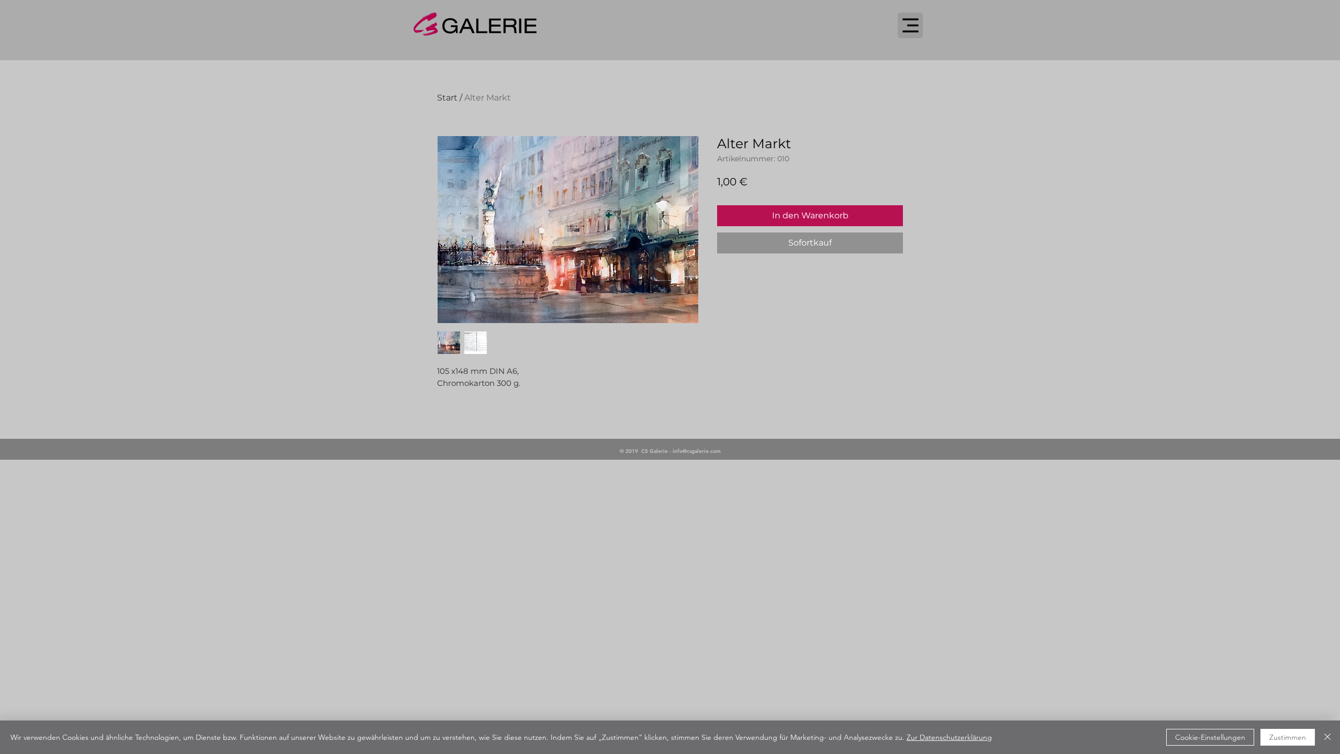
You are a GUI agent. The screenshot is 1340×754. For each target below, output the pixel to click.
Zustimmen (1287, 737)
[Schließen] (1327, 737)
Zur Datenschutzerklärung (949, 737)
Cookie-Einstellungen (1210, 737)
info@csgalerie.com (697, 451)
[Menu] (910, 25)
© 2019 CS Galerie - (646, 451)
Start (447, 98)
